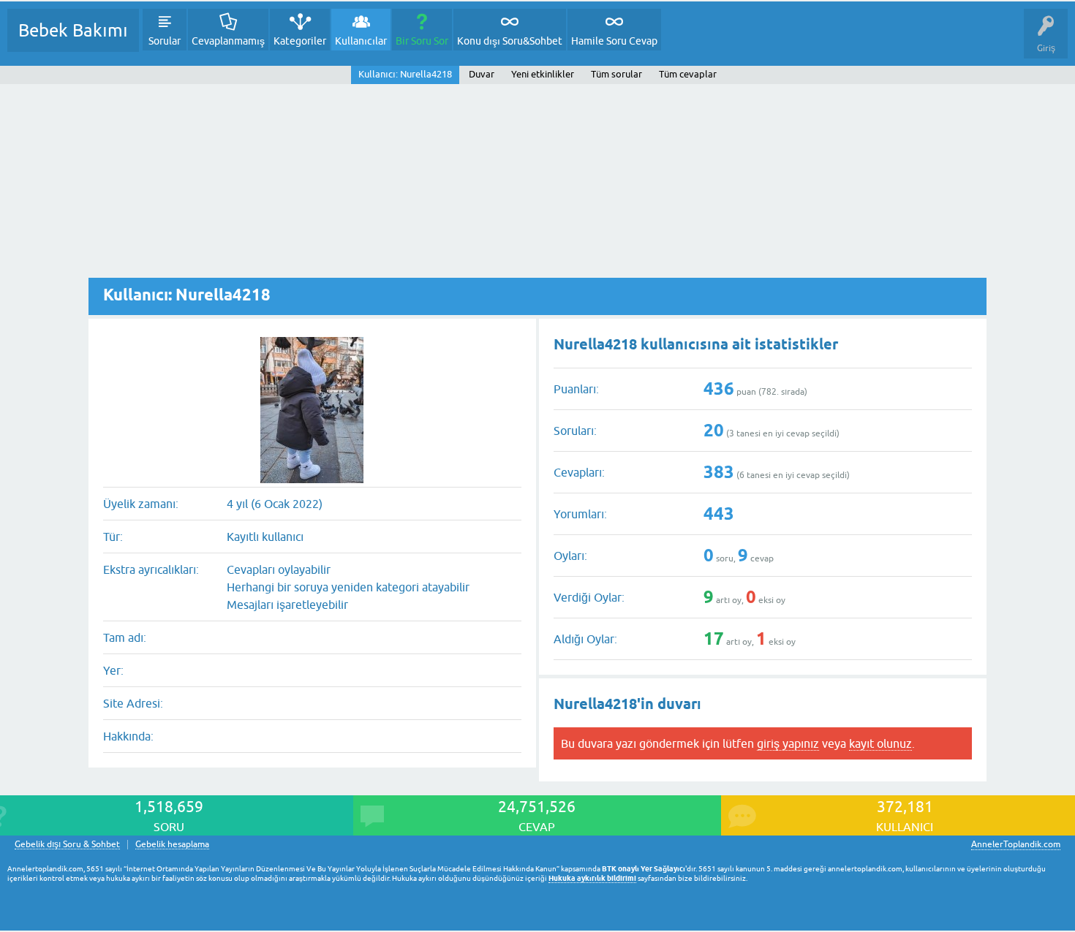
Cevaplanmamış (228, 41)
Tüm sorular (616, 74)
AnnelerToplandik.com (1015, 844)
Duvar (481, 74)
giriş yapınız (788, 743)
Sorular (164, 41)
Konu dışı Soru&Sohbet (509, 41)
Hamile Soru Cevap (614, 41)
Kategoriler (300, 41)
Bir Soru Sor (422, 41)
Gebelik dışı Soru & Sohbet (67, 844)
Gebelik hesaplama (172, 844)
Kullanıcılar (361, 41)
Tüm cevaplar (688, 74)
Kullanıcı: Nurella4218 (405, 74)
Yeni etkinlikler (542, 74)
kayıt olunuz (880, 743)
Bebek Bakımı (73, 30)
